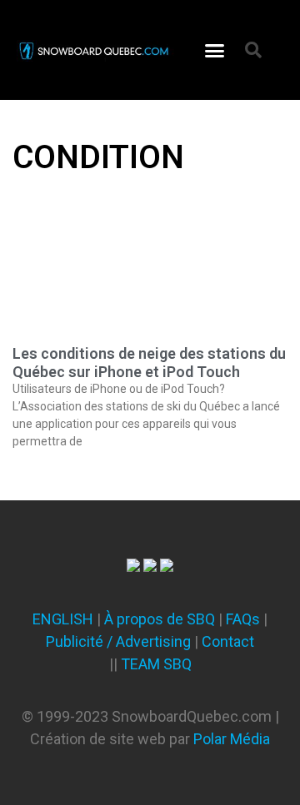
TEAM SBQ (156, 664)
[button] (215, 50)
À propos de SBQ (159, 619)
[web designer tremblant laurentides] (133, 566)
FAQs (243, 619)
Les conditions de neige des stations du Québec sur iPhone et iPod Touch (149, 362)
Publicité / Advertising (118, 641)
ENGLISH (62, 619)
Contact (228, 641)
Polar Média (231, 739)
